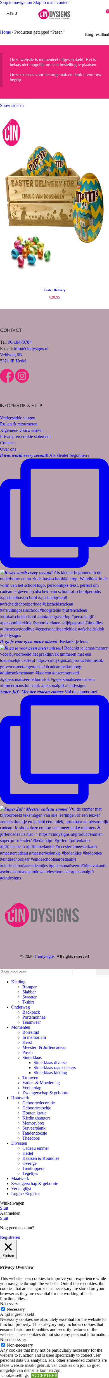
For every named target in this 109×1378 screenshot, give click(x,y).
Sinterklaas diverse (50, 1062)
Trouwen (30, 1077)
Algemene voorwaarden (21, 430)
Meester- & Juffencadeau (44, 1047)
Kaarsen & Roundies (40, 1158)
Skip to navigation (16, 2)
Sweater (29, 997)
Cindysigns (44, 956)
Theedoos (31, 1138)
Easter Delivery (54, 290)
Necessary (16, 1309)
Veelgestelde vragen (17, 417)
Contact (7, 442)
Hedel (27, 1153)
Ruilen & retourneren (18, 424)
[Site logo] (54, 23)
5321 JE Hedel (13, 361)
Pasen (27, 1052)
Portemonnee (34, 1017)
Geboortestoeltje (36, 1107)
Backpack (31, 1012)
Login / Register (25, 1193)
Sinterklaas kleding (50, 1072)
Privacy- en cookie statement (25, 436)
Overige (29, 1163)
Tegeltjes (30, 1173)
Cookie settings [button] (15, 1375)
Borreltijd (30, 1032)
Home (6, 32)
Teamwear (31, 1022)
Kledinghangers (36, 1118)
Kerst (27, 1042)
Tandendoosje (34, 1133)
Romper (29, 986)
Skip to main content (51, 2)
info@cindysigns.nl (31, 348)
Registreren (10, 1237)
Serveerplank (34, 1128)
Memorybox (33, 1123)
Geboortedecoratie (38, 1102)
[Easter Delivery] (54, 200)
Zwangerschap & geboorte (45, 1092)
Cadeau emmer (35, 1148)
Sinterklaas (32, 1057)
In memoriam (34, 1037)
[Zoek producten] (102, 972)
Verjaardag (31, 1087)
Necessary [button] (9, 1303)
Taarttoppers (33, 1168)
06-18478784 (20, 342)
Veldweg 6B (11, 354)
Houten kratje (34, 1113)
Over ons (8, 449)
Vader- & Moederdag (41, 1082)
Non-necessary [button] (13, 1339)
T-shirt (28, 1002)
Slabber (29, 992)
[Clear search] (90, 972)
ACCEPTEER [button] (44, 1375)
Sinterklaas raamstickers (55, 1067)
